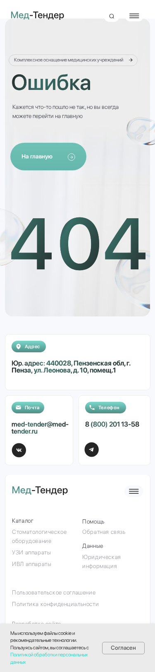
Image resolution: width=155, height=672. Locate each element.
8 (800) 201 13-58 (112, 424)
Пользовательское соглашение (53, 592)
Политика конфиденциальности (55, 604)
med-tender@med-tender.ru (40, 427)
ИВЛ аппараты (31, 564)
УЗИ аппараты (31, 552)
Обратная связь (103, 531)
